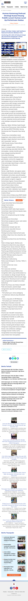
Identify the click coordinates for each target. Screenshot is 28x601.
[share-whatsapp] (15, 358)
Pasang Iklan (11, 591)
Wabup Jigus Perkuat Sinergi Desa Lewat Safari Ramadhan (13, 343)
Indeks (17, 7)
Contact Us (14, 593)
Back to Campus (6, 349)
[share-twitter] (13, 358)
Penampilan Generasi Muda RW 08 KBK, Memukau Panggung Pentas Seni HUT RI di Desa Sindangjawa (14, 441)
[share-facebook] (10, 358)
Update (19, 200)
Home (3, 7)
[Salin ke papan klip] (18, 358)
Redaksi (5, 591)
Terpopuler (10, 7)
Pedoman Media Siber (20, 591)
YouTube (18, 590)
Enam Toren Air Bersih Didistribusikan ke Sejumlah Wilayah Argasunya (14, 520)
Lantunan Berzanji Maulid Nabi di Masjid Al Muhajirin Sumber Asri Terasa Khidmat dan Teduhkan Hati (14, 425)
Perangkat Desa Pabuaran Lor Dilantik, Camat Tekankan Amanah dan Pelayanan (14, 489)
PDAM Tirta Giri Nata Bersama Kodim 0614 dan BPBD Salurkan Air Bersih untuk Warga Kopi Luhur (14, 505)
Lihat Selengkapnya (13, 575)
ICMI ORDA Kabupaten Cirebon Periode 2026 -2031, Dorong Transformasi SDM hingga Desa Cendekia (14, 458)
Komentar (14, 362)
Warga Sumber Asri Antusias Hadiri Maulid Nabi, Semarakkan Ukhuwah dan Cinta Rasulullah (14, 474)
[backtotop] (14, 581)
